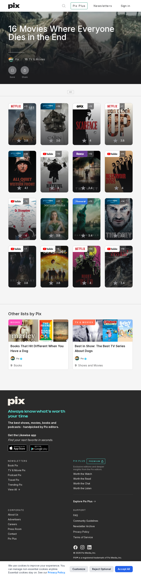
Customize (78, 569)
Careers (12, 524)
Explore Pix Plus (83, 501)
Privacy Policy (81, 531)
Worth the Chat (81, 483)
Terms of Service (83, 537)
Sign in (125, 6)
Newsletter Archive (84, 526)
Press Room (14, 529)
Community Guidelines (85, 520)
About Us (13, 514)
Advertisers (14, 519)
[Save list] (12, 70)
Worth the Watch (82, 473)
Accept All (124, 569)
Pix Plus (12, 538)
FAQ (75, 515)
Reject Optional (101, 569)
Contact (12, 533)
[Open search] (64, 6)
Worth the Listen (82, 488)
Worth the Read (82, 478)
